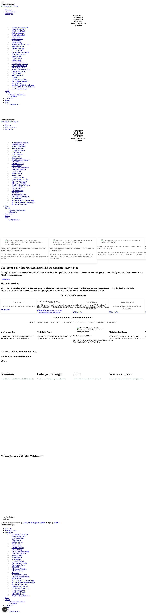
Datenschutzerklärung (44, 312)
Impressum (56, 312)
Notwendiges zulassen (54, 311)
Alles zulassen (41, 311)
